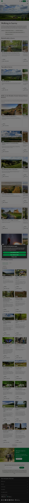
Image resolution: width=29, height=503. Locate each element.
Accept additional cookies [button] (14, 252)
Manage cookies (14, 256)
